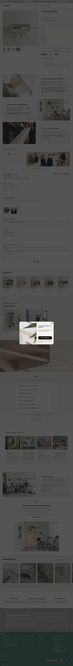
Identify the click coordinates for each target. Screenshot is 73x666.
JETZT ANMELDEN (45, 337)
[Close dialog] (51, 323)
